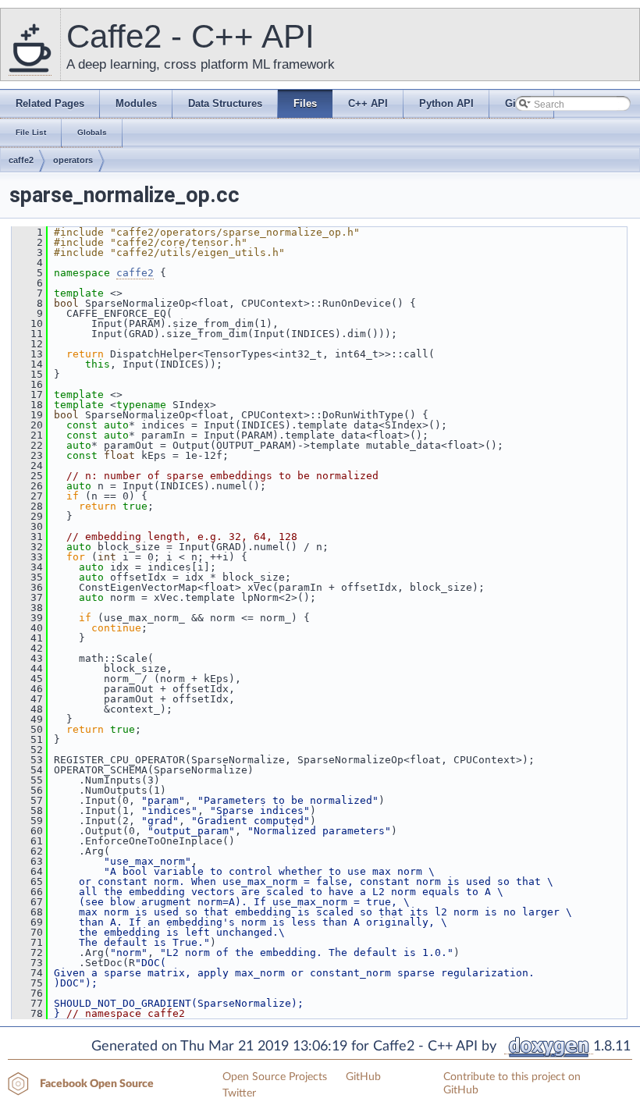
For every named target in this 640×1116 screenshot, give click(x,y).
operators (73, 160)
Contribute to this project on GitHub (512, 1084)
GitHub (363, 1077)
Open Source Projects (274, 1077)
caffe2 (21, 160)
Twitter (239, 1093)
